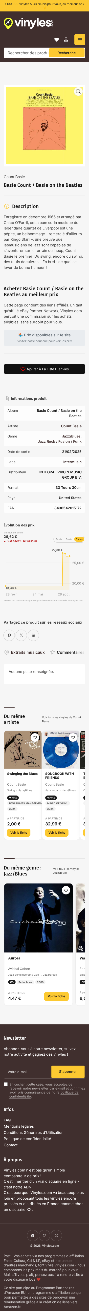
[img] (44, 571)
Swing (11, 790)
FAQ (7, 1120)
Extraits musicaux (28, 652)
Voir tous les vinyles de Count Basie (61, 719)
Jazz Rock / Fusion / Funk (60, 441)
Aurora (14, 958)
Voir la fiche (18, 832)
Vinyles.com (50, 1245)
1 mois (59, 539)
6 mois (79, 539)
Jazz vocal (52, 790)
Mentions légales (19, 1126)
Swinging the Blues (22, 774)
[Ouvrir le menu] (79, 39)
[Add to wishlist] (35, 737)
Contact (11, 1145)
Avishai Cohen (19, 969)
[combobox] (44, 53)
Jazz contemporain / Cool (24, 974)
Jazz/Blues (71, 436)
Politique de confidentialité (27, 1138)
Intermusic (72, 462)
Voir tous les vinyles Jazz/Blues (66, 871)
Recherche (67, 53)
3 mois (69, 539)
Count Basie (14, 176)
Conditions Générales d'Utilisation (34, 1132)
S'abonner (68, 1071)
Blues (83, 974)
